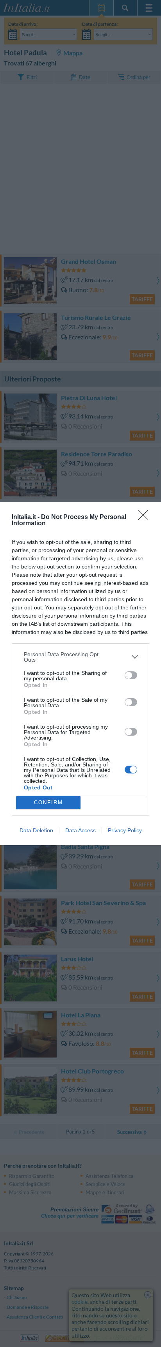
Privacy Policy (125, 830)
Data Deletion (36, 830)
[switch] (131, 675)
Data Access (80, 830)
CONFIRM (48, 802)
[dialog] (80, 673)
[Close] (145, 517)
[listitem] (80, 656)
